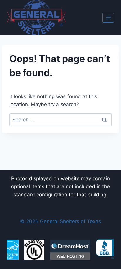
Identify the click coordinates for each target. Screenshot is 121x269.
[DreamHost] (70, 250)
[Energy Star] (10, 250)
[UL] (34, 250)
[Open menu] (108, 17)
